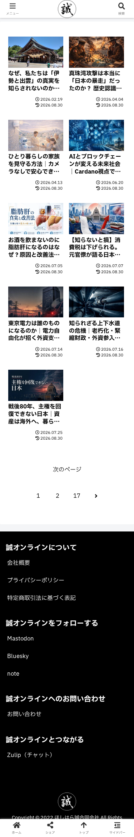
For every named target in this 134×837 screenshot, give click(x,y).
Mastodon (20, 638)
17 (76, 496)
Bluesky (18, 656)
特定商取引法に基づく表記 (41, 598)
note (13, 674)
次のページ (67, 469)
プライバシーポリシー (35, 580)
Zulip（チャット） (31, 755)
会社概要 (18, 563)
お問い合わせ (24, 714)
